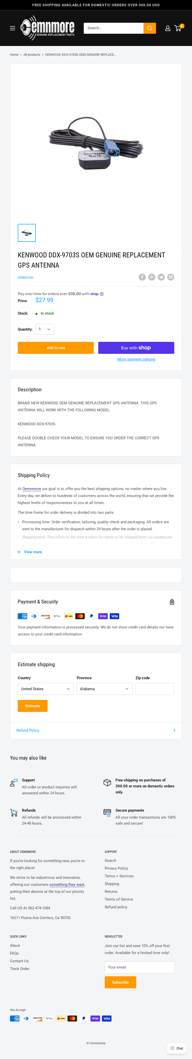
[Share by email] (170, 277)
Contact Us (19, 961)
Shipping (112, 884)
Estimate (32, 706)
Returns (111, 891)
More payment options (136, 359)
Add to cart (56, 348)
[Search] (150, 28)
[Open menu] (12, 28)
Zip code (143, 678)
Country (24, 678)
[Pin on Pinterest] (151, 277)
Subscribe (120, 982)
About (15, 945)
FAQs (14, 953)
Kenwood (26, 277)
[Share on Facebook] (142, 277)
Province (84, 678)
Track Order (19, 969)
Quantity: (25, 329)
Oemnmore (31, 489)
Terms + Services (119, 876)
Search (110, 860)
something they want (67, 884)
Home (14, 54)
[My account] (167, 28)
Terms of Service (119, 899)
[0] (178, 28)
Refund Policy (27, 730)
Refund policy (116, 907)
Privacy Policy (116, 868)
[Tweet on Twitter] (161, 277)
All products (32, 54)
